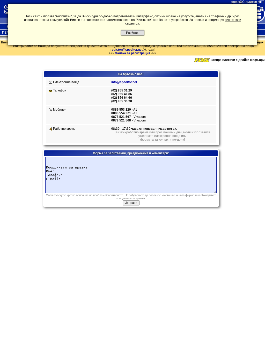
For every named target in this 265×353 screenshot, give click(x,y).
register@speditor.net (127, 49)
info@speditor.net (124, 82)
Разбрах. (132, 33)
